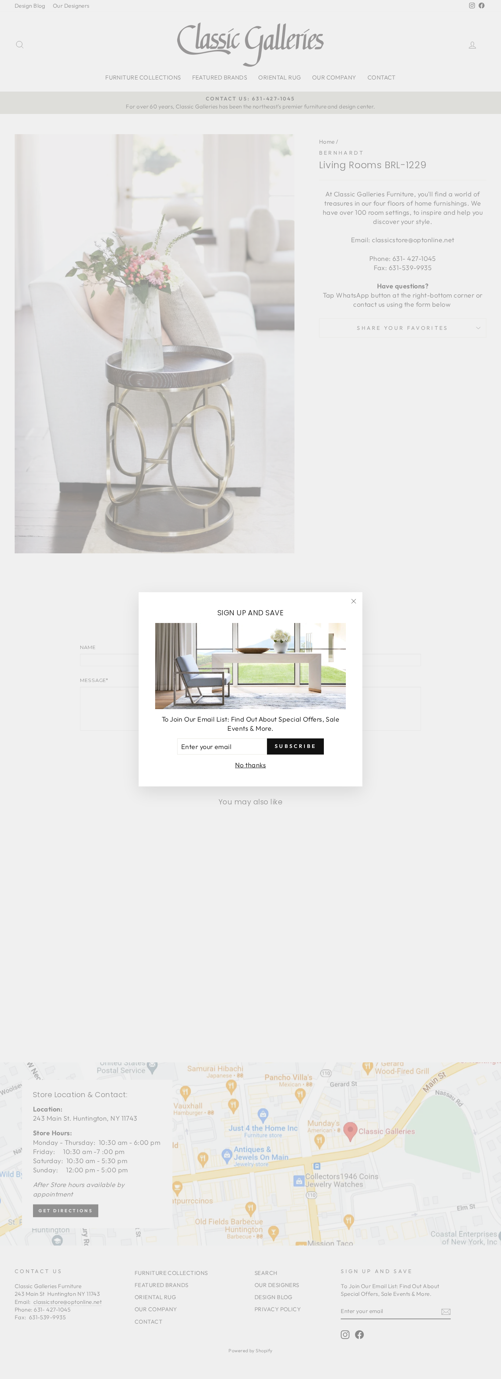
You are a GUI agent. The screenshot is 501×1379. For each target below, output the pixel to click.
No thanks (250, 765)
